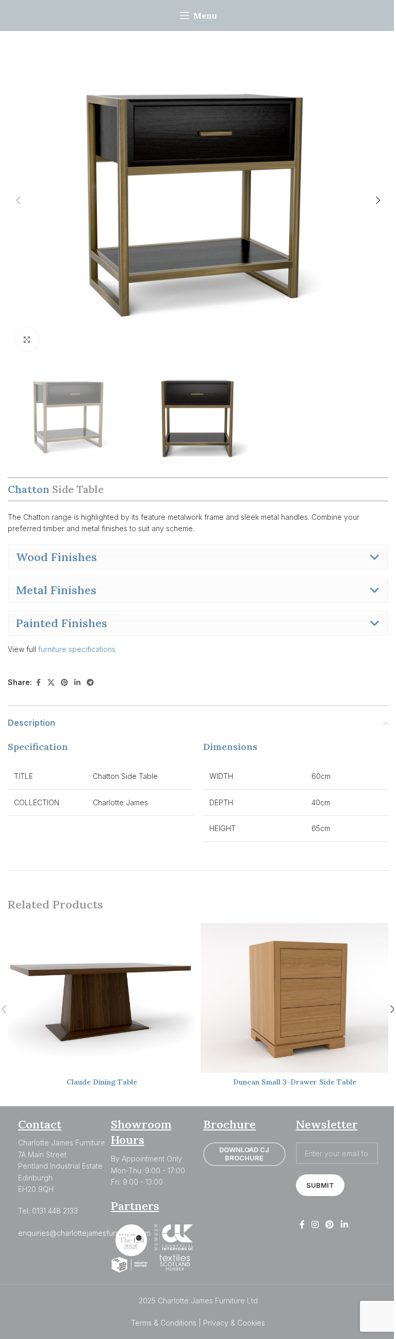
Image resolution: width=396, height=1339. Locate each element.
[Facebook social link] (38, 683)
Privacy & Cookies (234, 1322)
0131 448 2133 (55, 1210)
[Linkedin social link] (77, 683)
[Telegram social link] (90, 683)
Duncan (294, 1082)
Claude (102, 1082)
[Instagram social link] (315, 1224)
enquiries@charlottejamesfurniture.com (84, 1233)
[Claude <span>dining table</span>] (101, 998)
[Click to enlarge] (27, 339)
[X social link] (51, 683)
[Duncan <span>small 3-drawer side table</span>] (294, 998)
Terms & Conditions (163, 1322)
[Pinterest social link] (64, 683)
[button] (18, 200)
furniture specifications (78, 649)
